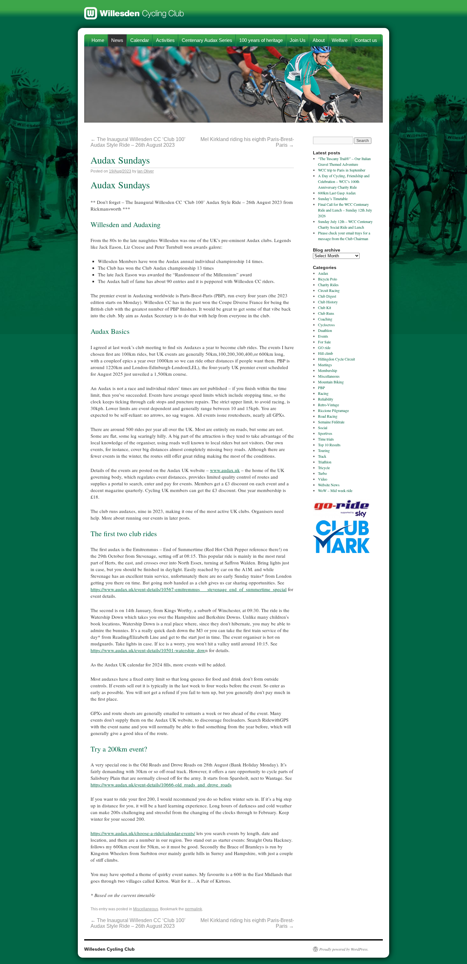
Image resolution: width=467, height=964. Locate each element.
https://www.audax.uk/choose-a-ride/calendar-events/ (143, 833)
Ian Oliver (145, 171)
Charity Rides (328, 284)
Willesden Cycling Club (134, 10)
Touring (324, 450)
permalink (193, 909)
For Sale (324, 341)
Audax (323, 273)
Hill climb (325, 353)
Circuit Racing (329, 290)
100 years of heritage (261, 40)
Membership (327, 370)
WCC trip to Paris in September (341, 169)
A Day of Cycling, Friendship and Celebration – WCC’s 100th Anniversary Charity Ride (343, 181)
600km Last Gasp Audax (337, 192)
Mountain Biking (331, 381)
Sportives (325, 433)
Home (97, 40)
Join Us (298, 40)
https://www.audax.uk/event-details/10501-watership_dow (148, 650)
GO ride (324, 347)
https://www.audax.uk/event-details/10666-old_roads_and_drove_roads (161, 784)
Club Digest (327, 296)
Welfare (340, 40)
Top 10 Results (329, 444)
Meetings (325, 364)
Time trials (326, 439)
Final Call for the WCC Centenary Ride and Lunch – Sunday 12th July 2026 (345, 210)
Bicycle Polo (327, 278)
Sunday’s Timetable (333, 198)
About (319, 40)
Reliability (325, 398)
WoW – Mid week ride (335, 490)
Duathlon (325, 330)
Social (322, 427)
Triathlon (324, 461)
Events (323, 336)
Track (322, 456)
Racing (323, 393)
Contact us (366, 40)
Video (322, 479)
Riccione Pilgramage (333, 410)
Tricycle (324, 467)
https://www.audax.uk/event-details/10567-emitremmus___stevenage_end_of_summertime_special (189, 589)
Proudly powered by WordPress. (344, 949)
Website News (329, 484)
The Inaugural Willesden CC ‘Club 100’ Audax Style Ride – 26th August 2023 (138, 142)
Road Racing (327, 416)
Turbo (322, 473)
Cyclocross (326, 324)
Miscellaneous (145, 909)
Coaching (325, 318)
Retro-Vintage (328, 404)
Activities (165, 40)
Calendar (139, 40)
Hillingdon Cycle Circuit (336, 358)
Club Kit (324, 307)
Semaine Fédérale (331, 421)
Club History (328, 301)
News (117, 40)
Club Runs (326, 313)
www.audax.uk (225, 470)
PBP (321, 387)
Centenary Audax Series (207, 40)
